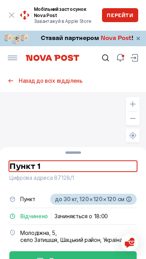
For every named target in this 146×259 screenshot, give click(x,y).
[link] (73, 38)
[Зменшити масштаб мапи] (133, 118)
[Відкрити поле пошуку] (105, 58)
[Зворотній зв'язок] (129, 242)
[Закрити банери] (138, 38)
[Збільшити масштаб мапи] (133, 104)
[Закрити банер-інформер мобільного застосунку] (12, 15)
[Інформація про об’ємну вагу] (129, 199)
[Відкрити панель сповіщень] (120, 58)
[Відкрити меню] (12, 58)
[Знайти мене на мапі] (133, 136)
